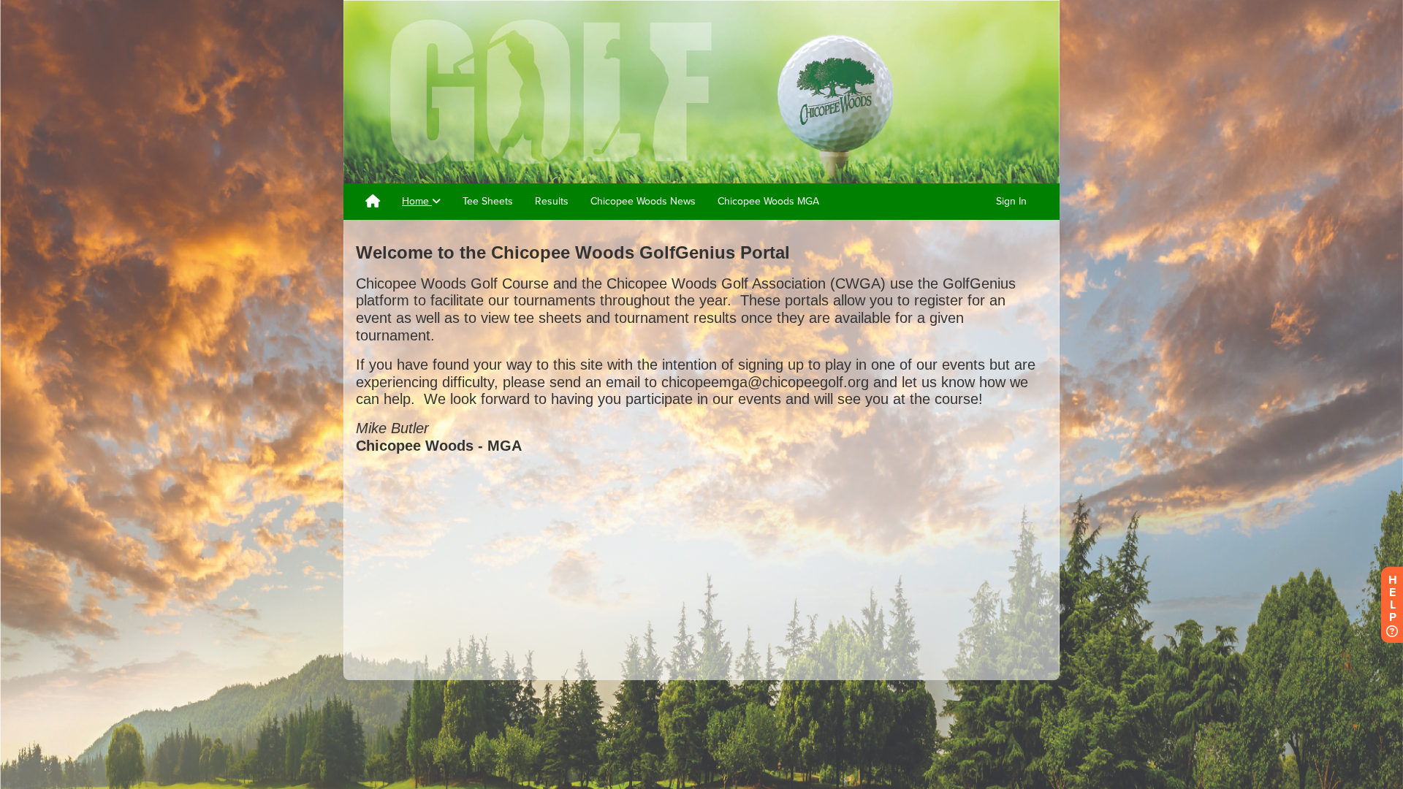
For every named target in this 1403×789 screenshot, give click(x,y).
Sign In (1011, 201)
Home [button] (417, 201)
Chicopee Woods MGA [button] (768, 201)
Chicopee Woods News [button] (643, 201)
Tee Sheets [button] (488, 201)
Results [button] (552, 201)
